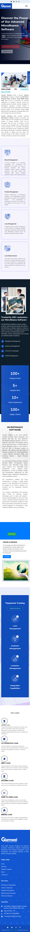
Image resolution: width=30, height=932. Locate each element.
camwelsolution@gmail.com (12, 916)
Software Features (6, 869)
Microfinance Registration (8, 885)
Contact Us (6, 50)
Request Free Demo (15, 608)
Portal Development (6, 896)
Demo (3, 872)
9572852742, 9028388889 (11, 913)
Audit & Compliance (7, 887)
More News (12, 534)
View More (7, 556)
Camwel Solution (14, 930)
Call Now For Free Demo (9, 45)
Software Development (7, 890)
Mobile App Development (8, 893)
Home (3, 864)
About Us (3, 866)
